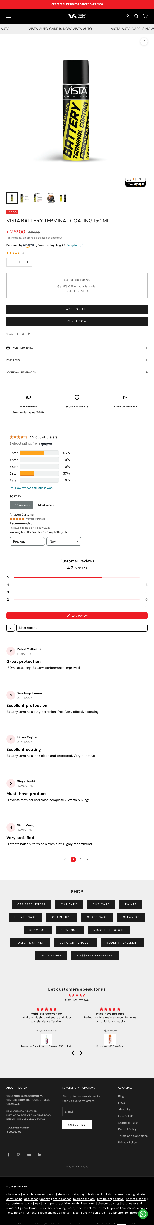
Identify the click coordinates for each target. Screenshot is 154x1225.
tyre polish (104, 1199)
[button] (77, 577)
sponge (45, 1199)
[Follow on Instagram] (19, 1155)
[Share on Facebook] (17, 333)
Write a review (77, 615)
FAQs (121, 1103)
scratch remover (34, 1194)
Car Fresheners (31, 904)
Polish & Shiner (30, 942)
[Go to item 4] (50, 198)
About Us (124, 1109)
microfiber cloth (83, 1199)
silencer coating (108, 1203)
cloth (75, 1203)
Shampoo (37, 930)
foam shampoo (50, 1212)
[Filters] (10, 628)
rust (45, 1203)
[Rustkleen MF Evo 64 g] (110, 1039)
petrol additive (60, 1203)
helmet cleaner (136, 1199)
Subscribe (77, 1124)
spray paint (14, 1199)
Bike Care (101, 904)
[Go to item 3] (37, 198)
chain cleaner (62, 1199)
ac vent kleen (71, 1212)
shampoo (64, 1194)
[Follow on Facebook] (8, 1155)
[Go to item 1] (12, 198)
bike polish (15, 1212)
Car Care (69, 904)
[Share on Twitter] (23, 333)
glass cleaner (29, 1208)
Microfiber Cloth (109, 930)
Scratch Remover (75, 942)
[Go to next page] (88, 859)
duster (141, 1194)
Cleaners (131, 917)
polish (51, 1194)
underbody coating (53, 1208)
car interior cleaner (134, 1208)
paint (28, 1203)
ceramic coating (124, 1194)
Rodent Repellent (122, 942)
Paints (131, 904)
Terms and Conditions (133, 1136)
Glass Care (97, 917)
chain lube (13, 1194)
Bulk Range (51, 955)
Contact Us (125, 1116)
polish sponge (118, 1212)
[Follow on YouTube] (29, 1155)
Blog (121, 1096)
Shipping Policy (128, 1122)
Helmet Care (25, 917)
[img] (77, 995)
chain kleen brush (95, 1212)
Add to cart (77, 309)
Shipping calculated (35, 237)
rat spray (78, 1194)
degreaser (31, 1199)
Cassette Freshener (95, 955)
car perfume (14, 1203)
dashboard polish (98, 1194)
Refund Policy (127, 1129)
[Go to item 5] (63, 198)
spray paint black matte (84, 1208)
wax (37, 1203)
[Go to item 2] (24, 198)
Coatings (69, 930)
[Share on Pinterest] (28, 333)
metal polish (111, 1208)
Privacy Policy (127, 1142)
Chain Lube (61, 917)
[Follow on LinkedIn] (40, 1155)
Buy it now (77, 321)
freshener (31, 1212)
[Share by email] (34, 333)
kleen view (88, 1203)
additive (118, 1199)
